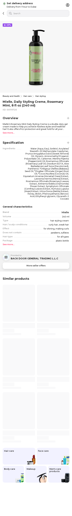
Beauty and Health (11, 96)
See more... (8, 133)
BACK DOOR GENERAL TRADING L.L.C (34, 258)
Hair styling (40, 96)
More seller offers (36, 265)
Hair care (27, 96)
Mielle (65, 212)
